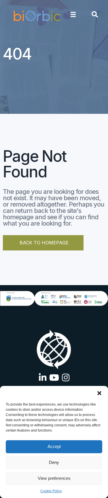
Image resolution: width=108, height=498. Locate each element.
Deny (54, 462)
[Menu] (73, 14)
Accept (54, 446)
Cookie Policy (51, 491)
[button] (99, 393)
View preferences (54, 478)
